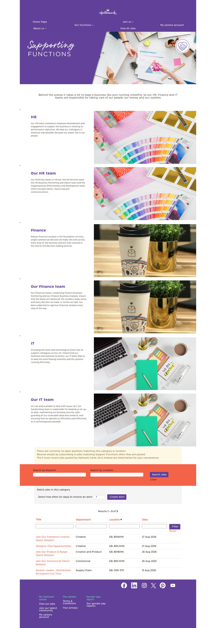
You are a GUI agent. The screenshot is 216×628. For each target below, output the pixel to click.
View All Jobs (128, 28)
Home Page (40, 22)
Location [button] (114, 520)
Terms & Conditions (69, 602)
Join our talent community (48, 609)
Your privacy (70, 608)
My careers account (172, 25)
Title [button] (38, 519)
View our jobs (47, 604)
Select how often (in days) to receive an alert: (65, 497)
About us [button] (39, 28)
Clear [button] (153, 479)
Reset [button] (172, 531)
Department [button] (83, 520)
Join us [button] (127, 22)
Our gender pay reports (96, 604)
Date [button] (145, 520)
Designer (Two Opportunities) (53, 546)
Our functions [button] (83, 25)
